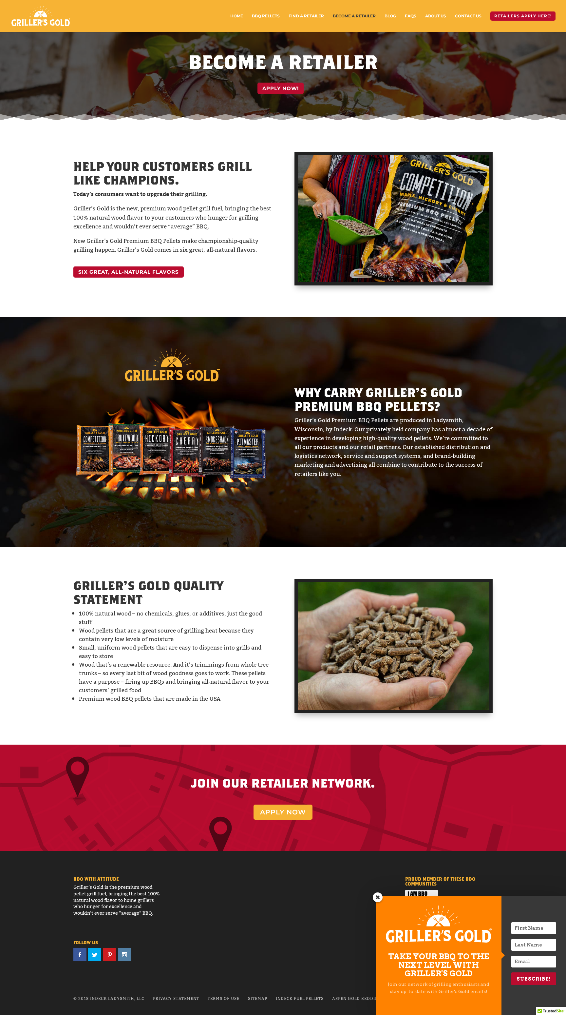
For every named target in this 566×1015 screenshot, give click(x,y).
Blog (390, 16)
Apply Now (283, 812)
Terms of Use (223, 999)
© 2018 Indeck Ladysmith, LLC (108, 999)
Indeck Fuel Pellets (300, 999)
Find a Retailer (306, 16)
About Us (435, 16)
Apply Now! (280, 88)
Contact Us (468, 16)
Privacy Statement (176, 999)
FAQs (410, 16)
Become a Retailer (354, 16)
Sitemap (257, 999)
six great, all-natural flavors (128, 272)
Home (236, 16)
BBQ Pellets (266, 16)
